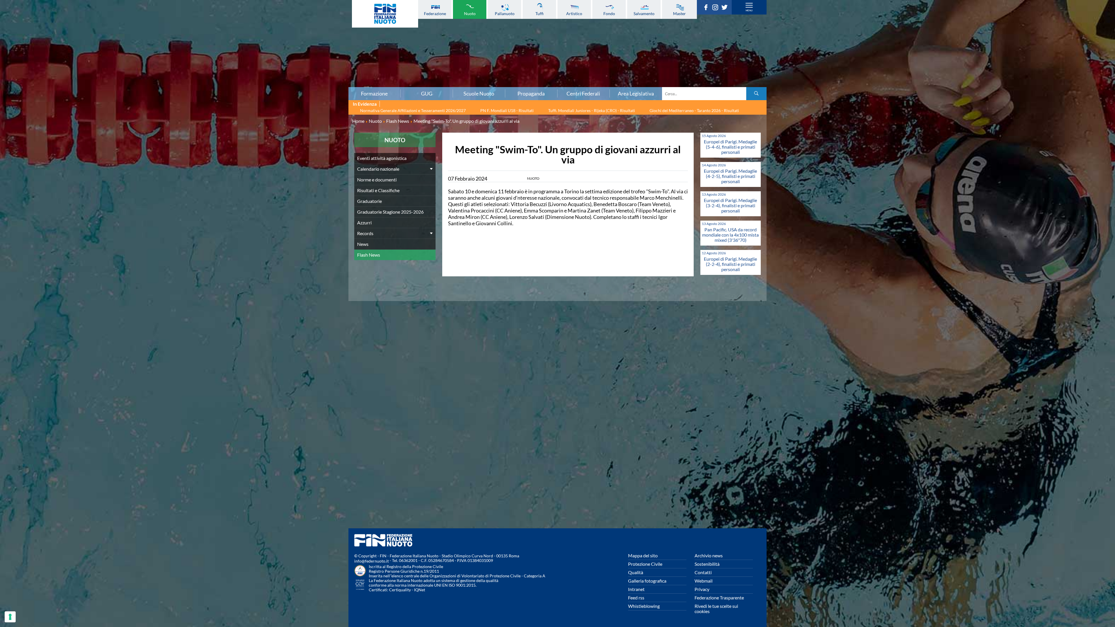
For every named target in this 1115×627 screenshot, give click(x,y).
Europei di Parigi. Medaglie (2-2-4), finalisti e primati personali (730, 264)
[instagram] (716, 8)
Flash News (368, 254)
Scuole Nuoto (478, 93)
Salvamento (644, 13)
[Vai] (756, 93)
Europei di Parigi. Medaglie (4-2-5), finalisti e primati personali (730, 176)
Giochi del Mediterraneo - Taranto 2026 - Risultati (694, 110)
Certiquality (400, 589)
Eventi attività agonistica (382, 158)
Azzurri (364, 222)
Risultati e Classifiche (378, 190)
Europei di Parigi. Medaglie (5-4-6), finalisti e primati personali (730, 147)
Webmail (704, 580)
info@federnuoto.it (371, 560)
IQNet (419, 589)
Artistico (574, 13)
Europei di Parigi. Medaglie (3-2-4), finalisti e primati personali (730, 205)
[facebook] (707, 8)
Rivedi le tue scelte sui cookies (716, 608)
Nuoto (470, 13)
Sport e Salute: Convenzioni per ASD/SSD (188, 57)
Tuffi (539, 13)
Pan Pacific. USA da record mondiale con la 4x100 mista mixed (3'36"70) (730, 235)
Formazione (374, 93)
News (362, 244)
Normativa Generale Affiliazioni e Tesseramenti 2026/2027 (413, 110)
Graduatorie (369, 201)
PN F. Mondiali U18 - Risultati (507, 110)
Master (679, 13)
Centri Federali (583, 93)
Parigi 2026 (188, 12)
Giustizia (188, 70)
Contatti (703, 572)
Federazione (435, 13)
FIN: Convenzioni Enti (188, 44)
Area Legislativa (636, 93)
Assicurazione (188, 83)
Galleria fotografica (647, 580)
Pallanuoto (505, 13)
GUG (426, 93)
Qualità (635, 572)
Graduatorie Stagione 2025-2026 (390, 212)
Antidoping (188, 63)
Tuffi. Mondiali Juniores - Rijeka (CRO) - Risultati (591, 110)
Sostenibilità (707, 564)
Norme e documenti (188, 25)
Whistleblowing (644, 606)
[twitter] (726, 8)
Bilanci (188, 31)
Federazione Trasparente (719, 597)
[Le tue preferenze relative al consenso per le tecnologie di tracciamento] (10, 616)
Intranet (636, 589)
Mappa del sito (643, 555)
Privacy (702, 589)
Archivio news (709, 555)
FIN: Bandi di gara (188, 38)
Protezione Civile (645, 564)
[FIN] (385, 14)
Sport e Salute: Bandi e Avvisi (188, 51)
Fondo (609, 13)
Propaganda (531, 93)
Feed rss (636, 597)
